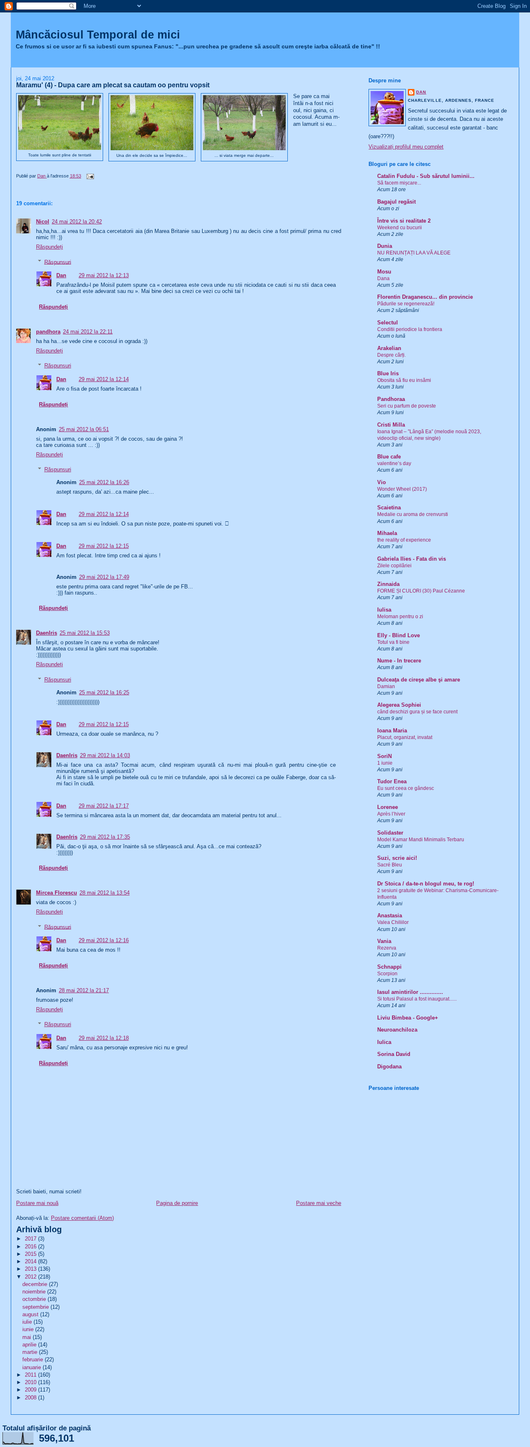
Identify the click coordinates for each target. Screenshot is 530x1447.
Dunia (384, 246)
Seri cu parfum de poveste (406, 406)
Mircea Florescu (56, 893)
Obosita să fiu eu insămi (404, 380)
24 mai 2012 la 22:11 (88, 332)
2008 (31, 1397)
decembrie (35, 1284)
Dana (383, 278)
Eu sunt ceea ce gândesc (405, 788)
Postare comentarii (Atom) (82, 1218)
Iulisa (384, 610)
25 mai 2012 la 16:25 (104, 692)
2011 (31, 1375)
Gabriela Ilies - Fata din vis (411, 559)
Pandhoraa (391, 399)
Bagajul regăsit (396, 202)
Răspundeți (49, 247)
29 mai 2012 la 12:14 (104, 379)
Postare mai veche (318, 1203)
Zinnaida (388, 584)
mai (27, 1337)
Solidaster (390, 833)
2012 (31, 1277)
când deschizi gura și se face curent (417, 712)
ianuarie (32, 1367)
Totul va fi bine (393, 642)
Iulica (384, 1042)
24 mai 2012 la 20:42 (77, 221)
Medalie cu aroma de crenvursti (412, 514)
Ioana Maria (392, 730)
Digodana (389, 1066)
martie (30, 1352)
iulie (28, 1322)
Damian (386, 686)
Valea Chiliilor (393, 922)
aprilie (30, 1344)
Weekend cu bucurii (399, 227)
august (31, 1314)
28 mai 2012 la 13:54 (105, 893)
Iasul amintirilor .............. (410, 992)
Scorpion (387, 974)
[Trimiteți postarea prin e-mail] (89, 175)
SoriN (384, 756)
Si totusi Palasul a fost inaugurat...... (417, 999)
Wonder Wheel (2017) (402, 489)
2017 (31, 1239)
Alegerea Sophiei (399, 705)
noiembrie (34, 1292)
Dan (61, 275)
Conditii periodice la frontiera (409, 329)
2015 (31, 1254)
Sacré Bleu (389, 865)
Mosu (384, 272)
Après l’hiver (391, 814)
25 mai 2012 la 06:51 (84, 429)
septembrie (36, 1307)
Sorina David (393, 1054)
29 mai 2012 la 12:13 (104, 275)
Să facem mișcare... (399, 183)
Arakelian (389, 348)
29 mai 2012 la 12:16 (104, 940)
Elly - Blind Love (398, 635)
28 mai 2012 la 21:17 (84, 990)
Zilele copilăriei (394, 566)
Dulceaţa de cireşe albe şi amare (418, 680)
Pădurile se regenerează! (405, 304)
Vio (381, 482)
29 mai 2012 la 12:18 (104, 1038)
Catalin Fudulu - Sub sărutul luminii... (426, 176)
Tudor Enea (392, 781)
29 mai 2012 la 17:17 (104, 806)
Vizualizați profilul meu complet (406, 147)
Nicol (42, 221)
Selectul (387, 322)
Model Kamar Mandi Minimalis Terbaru (420, 839)
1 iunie (385, 763)
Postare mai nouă (37, 1203)
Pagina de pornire (177, 1203)
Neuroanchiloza (397, 1030)
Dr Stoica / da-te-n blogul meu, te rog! (425, 884)
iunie (28, 1329)
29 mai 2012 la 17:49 (104, 577)
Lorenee (387, 807)
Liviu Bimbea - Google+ (407, 1018)
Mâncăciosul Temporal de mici (98, 34)
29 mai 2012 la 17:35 (105, 837)
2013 (31, 1269)
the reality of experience (404, 540)
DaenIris (46, 633)
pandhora (48, 332)
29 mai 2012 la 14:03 (105, 755)
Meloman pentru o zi (400, 616)
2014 (31, 1261)
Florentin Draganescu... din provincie (425, 297)
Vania (384, 941)
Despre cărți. (391, 355)
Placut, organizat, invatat (404, 737)
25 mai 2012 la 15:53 (85, 633)
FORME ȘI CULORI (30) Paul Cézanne (421, 591)
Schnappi (389, 967)
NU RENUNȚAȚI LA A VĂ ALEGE (413, 253)
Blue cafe (389, 457)
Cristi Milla (391, 425)
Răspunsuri (57, 262)
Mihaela (387, 533)
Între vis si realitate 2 (404, 221)
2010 (31, 1382)
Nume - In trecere (399, 661)
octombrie (35, 1299)
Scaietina (389, 507)
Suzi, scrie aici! (397, 858)
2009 (31, 1390)
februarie (33, 1359)
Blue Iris (388, 373)
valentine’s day (394, 463)
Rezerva (386, 948)
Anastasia (389, 915)
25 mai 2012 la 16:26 (104, 482)
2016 (31, 1246)
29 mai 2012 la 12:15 (104, 546)
